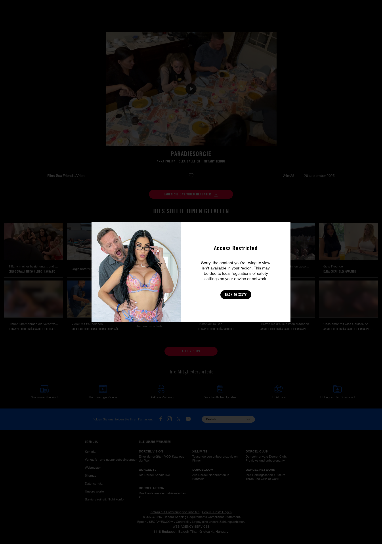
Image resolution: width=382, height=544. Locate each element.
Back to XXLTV (236, 294)
